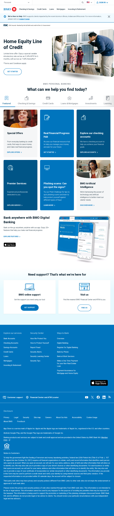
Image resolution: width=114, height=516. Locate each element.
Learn (48, 205)
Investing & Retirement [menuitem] (77, 9)
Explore (13, 152)
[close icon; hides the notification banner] (109, 16)
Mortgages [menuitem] (61, 9)
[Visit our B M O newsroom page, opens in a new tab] (109, 397)
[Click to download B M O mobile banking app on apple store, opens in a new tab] (100, 383)
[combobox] (17, 2)
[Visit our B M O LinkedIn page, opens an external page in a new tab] (104, 397)
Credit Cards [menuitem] (42, 9)
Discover (86, 205)
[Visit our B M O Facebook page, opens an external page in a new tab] (98, 397)
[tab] (26, 101)
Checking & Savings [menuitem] (26, 9)
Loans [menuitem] (51, 9)
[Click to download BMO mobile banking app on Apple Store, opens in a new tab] (10, 245)
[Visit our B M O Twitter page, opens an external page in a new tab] (92, 397)
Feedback (21, 421)
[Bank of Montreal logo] (10, 9)
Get (49, 152)
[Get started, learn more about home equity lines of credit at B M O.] (83, 55)
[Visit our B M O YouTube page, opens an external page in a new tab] (86, 397)
